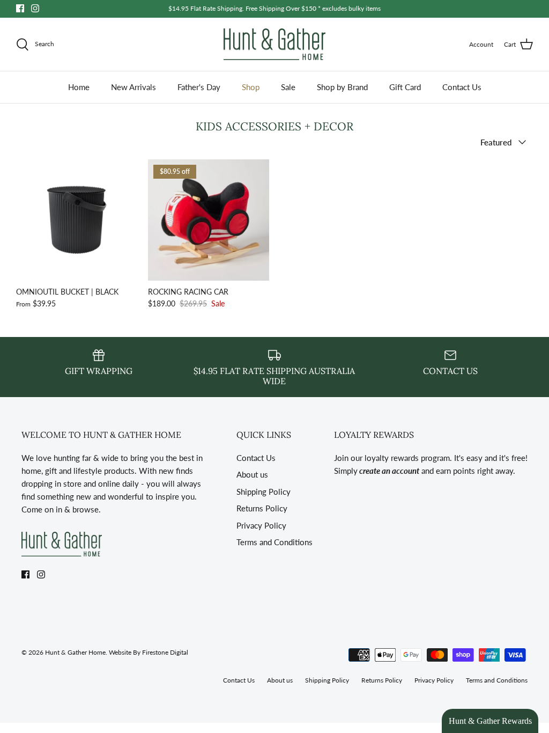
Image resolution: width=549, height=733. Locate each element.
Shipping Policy (263, 491)
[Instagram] (35, 8)
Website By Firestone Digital (148, 652)
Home (79, 87)
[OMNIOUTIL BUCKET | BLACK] (76, 220)
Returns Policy (261, 508)
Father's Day (198, 87)
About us (252, 474)
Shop (250, 87)
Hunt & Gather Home (75, 652)
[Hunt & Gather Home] (274, 44)
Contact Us (461, 87)
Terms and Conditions (274, 542)
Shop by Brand (342, 87)
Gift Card (405, 87)
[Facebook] (20, 8)
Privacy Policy (261, 525)
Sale (288, 87)
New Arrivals (133, 87)
